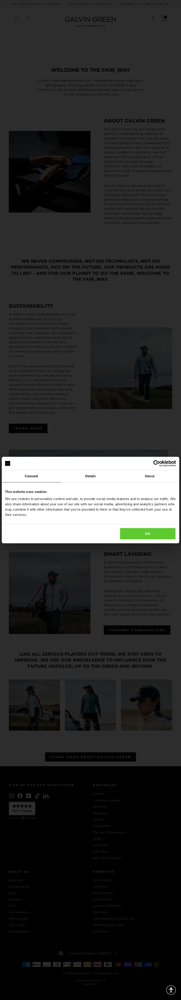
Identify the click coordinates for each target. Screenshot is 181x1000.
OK (147, 534)
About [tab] (150, 476)
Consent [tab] (31, 476)
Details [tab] (90, 476)
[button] (171, 990)
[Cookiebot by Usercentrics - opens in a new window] (156, 463)
